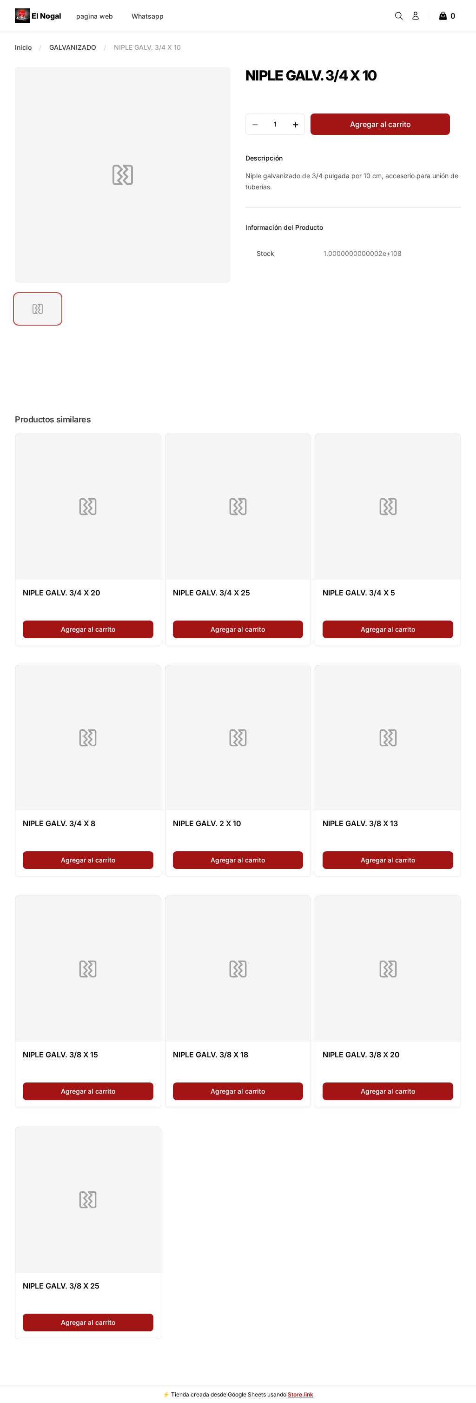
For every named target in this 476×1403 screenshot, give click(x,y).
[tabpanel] (123, 175)
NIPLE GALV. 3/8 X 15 (60, 1054)
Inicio (23, 47)
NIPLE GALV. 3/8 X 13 (360, 823)
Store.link (300, 1394)
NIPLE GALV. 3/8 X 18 (210, 1054)
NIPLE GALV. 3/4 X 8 (59, 823)
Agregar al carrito (107, 629)
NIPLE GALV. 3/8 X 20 (361, 1054)
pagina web (94, 16)
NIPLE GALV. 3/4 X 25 (211, 592)
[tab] (37, 309)
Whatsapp (148, 16)
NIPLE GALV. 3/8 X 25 (61, 1285)
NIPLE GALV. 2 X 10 (207, 823)
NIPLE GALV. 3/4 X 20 (61, 592)
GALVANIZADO (72, 47)
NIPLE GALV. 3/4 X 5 (359, 592)
